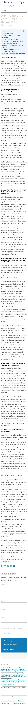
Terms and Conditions (19, 703)
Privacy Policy (6, 703)
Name (3, 601)
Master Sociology (14, 2)
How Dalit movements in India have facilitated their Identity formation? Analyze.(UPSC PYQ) (13, 686)
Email (3, 609)
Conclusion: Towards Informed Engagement (13, 53)
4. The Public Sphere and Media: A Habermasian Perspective (11, 50)
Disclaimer (21, 701)
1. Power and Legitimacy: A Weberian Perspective (12, 36)
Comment (4, 584)
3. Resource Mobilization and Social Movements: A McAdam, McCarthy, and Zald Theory (12, 45)
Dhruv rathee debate (7, 33)
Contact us (12, 701)
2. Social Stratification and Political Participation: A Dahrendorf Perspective (13, 40)
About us (5, 701)
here (7, 562)
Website (3, 617)
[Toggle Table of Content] (24, 31)
